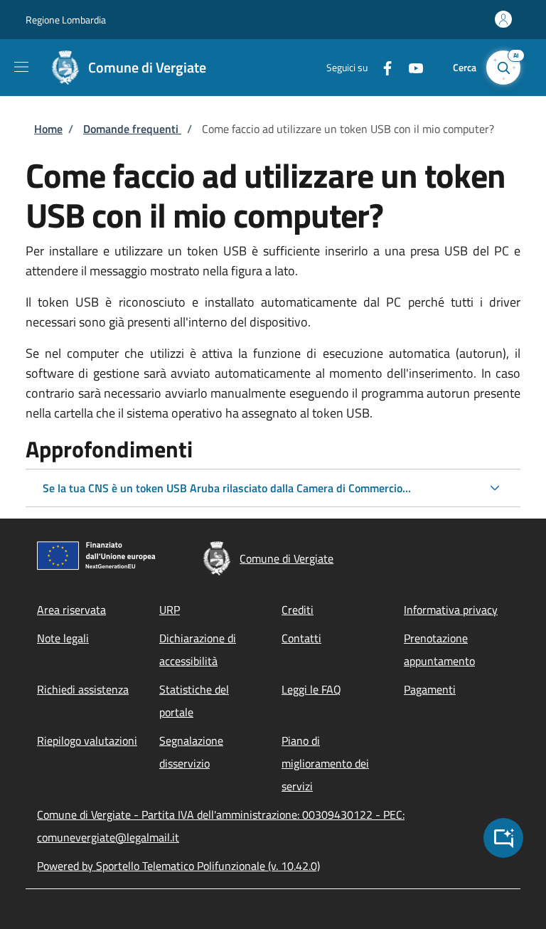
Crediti (298, 609)
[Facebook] (382, 67)
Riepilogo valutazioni (87, 740)
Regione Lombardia (66, 19)
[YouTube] (410, 67)
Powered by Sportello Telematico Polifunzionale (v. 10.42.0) (178, 865)
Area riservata (71, 609)
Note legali (63, 638)
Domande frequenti (132, 128)
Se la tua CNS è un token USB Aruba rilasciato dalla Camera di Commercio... (227, 488)
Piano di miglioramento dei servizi (325, 763)
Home (48, 128)
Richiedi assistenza (83, 689)
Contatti (301, 638)
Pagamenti (430, 689)
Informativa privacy (451, 609)
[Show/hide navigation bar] (21, 67)
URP (169, 609)
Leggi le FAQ (311, 689)
